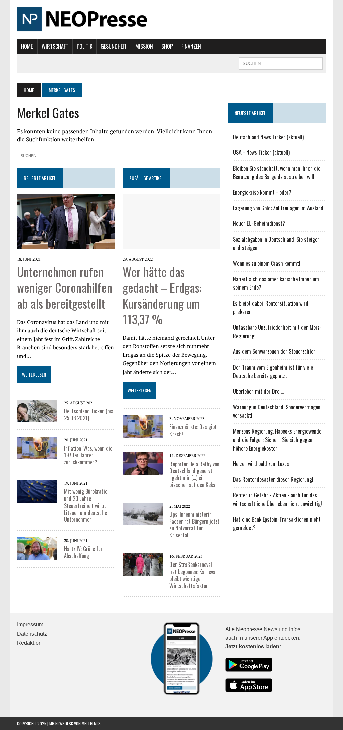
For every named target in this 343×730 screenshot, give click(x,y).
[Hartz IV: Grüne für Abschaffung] (37, 548)
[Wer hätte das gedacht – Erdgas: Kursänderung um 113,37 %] (171, 221)
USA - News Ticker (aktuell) (261, 152)
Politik (84, 46)
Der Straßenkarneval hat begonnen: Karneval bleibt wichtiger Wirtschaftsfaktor (193, 574)
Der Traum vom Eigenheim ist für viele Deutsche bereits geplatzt (273, 371)
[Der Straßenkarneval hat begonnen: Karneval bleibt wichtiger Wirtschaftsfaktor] (143, 564)
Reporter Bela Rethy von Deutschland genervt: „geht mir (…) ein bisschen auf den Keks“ (194, 474)
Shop (167, 46)
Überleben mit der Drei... (258, 391)
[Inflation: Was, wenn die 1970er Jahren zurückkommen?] (37, 447)
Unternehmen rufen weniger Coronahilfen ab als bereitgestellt (64, 287)
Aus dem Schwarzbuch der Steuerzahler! (275, 351)
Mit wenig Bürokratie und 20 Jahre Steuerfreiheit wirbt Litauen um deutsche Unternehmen (85, 505)
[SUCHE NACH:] (281, 63)
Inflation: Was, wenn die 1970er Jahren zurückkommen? (88, 455)
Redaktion (29, 643)
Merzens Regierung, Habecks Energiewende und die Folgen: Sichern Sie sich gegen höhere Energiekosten (277, 439)
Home (27, 46)
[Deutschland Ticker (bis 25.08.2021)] (37, 410)
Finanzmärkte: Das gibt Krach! (193, 430)
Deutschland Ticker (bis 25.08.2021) (88, 414)
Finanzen (191, 46)
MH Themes (91, 723)
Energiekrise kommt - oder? (262, 192)
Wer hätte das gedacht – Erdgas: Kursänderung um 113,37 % (162, 295)
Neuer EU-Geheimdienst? (259, 223)
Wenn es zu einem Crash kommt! (266, 263)
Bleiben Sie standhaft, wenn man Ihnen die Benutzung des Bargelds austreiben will (276, 172)
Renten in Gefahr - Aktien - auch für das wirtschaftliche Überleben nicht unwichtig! (277, 499)
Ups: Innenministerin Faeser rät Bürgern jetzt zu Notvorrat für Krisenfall (194, 524)
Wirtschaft (55, 46)
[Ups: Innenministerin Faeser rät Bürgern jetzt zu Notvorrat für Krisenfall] (143, 513)
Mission (144, 46)
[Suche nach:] (50, 155)
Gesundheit (114, 46)
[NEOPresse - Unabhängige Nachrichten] (171, 19)
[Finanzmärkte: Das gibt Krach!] (143, 426)
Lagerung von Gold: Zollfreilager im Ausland (278, 208)
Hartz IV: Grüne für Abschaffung (83, 552)
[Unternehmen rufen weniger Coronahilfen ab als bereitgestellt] (66, 221)
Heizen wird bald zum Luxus (261, 464)
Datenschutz (32, 634)
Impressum (30, 624)
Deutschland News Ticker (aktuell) (268, 137)
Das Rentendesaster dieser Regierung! (273, 479)
